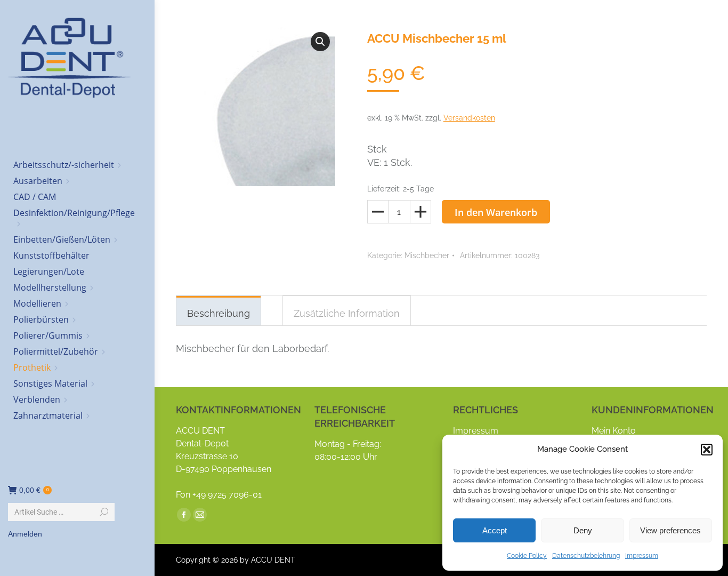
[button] (706, 449)
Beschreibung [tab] (218, 313)
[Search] (104, 512)
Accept (494, 530)
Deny (582, 530)
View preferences (670, 530)
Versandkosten (469, 118)
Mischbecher (427, 255)
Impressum (641, 555)
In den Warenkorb (496, 212)
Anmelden (25, 534)
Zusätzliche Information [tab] (347, 313)
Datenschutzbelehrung (586, 555)
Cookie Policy (527, 555)
